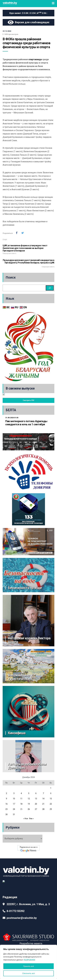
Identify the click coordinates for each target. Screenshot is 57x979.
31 (14, 814)
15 (51, 799)
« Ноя (25, 818)
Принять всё (28, 966)
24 (14, 809)
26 (29, 809)
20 (36, 804)
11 (21, 799)
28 (43, 809)
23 (6, 809)
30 (6, 814)
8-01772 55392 (15, 911)
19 (29, 804)
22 (51, 804)
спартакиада (35, 59)
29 (51, 809)
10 (14, 799)
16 (6, 804)
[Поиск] (50, 288)
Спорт (5, 239)
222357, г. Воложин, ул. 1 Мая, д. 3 (28, 904)
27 (36, 809)
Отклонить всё (28, 973)
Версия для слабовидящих (31, 22)
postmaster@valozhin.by (22, 917)
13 (36, 799)
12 (29, 799)
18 (21, 804)
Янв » (31, 818)
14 (43, 799)
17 (14, 804)
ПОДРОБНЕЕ (29, 960)
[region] (28, 962)
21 (43, 804)
